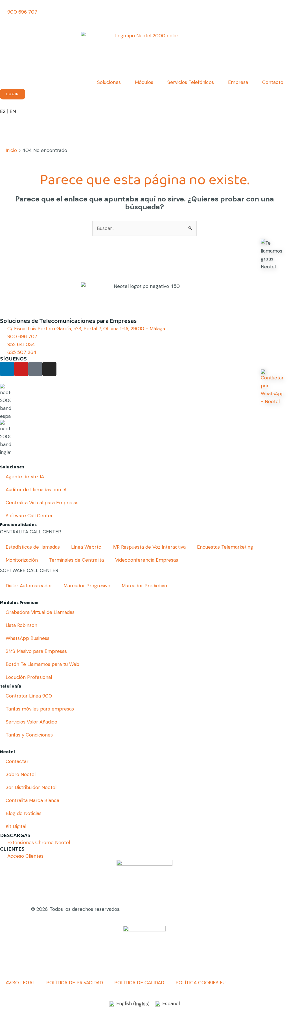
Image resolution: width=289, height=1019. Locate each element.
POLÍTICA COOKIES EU (200, 982)
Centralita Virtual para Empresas (42, 502)
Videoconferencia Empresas (146, 560)
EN (13, 111)
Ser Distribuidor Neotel (31, 787)
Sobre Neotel (21, 774)
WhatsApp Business (27, 638)
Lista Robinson (21, 625)
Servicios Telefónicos (190, 82)
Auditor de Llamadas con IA (36, 489)
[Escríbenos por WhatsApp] (272, 387)
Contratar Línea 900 (29, 696)
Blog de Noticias (23, 813)
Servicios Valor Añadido (31, 722)
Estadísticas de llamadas (33, 547)
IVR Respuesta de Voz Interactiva (149, 547)
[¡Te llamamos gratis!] (272, 255)
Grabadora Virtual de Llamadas (40, 612)
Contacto (272, 82)
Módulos (144, 82)
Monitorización (22, 560)
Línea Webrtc (86, 547)
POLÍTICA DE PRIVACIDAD (74, 982)
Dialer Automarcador (29, 586)
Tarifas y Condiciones (29, 735)
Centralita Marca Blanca (32, 800)
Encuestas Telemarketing (225, 547)
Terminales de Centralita (76, 560)
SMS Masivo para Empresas (36, 651)
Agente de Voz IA (25, 476)
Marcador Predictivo (144, 586)
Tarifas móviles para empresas (40, 709)
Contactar (17, 761)
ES (3, 111)
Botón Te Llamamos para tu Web (42, 664)
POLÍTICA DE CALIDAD (139, 982)
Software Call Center (29, 515)
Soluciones (109, 82)
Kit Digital (16, 826)
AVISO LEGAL (20, 982)
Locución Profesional (29, 677)
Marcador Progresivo (87, 586)
